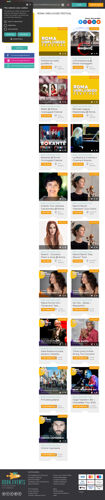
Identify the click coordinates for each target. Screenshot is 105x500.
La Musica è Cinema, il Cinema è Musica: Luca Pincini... (85, 159)
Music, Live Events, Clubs (50, 58)
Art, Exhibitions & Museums (38, 475)
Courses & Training (34, 477)
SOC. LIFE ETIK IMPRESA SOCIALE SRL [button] (44, 5)
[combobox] (27, 5)
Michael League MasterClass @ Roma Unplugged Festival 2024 (84, 110)
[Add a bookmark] (99, 14)
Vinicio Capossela (50, 448)
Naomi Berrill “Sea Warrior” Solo (82, 255)
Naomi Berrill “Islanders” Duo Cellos (84, 207)
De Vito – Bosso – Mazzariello (82, 304)
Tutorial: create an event (36, 495)
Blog (55, 489)
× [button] (30, 4)
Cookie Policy (33, 493)
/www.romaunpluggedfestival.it (22, 66)
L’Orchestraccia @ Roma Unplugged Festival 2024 (82, 62)
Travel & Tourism (59, 484)
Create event (96, 5)
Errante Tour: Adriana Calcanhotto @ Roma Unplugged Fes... (52, 207)
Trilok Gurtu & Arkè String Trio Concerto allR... (84, 352)
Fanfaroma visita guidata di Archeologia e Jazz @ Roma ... (52, 62)
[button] (62, 5)
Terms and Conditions (61, 493)
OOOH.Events (11, 486)
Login (79, 5)
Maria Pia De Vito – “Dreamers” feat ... (51, 304)
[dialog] (17, 22)
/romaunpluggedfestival (20, 55)
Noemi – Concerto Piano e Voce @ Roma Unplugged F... (53, 256)
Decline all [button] (24, 34)
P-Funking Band (50, 399)
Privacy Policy (58, 491)
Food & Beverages (60, 477)
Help (55, 495)
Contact (19, 48)
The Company (33, 489)
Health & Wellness (59, 482)
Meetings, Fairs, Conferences (52, 349)
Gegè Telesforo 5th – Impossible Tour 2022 (84, 401)
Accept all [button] (10, 34)
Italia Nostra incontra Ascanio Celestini (52, 352)
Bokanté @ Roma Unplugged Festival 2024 (51, 159)
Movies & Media (33, 480)
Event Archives (33, 491)
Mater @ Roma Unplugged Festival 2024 (51, 110)
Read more (18, 17)
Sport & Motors (33, 484)
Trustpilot (81, 492)
